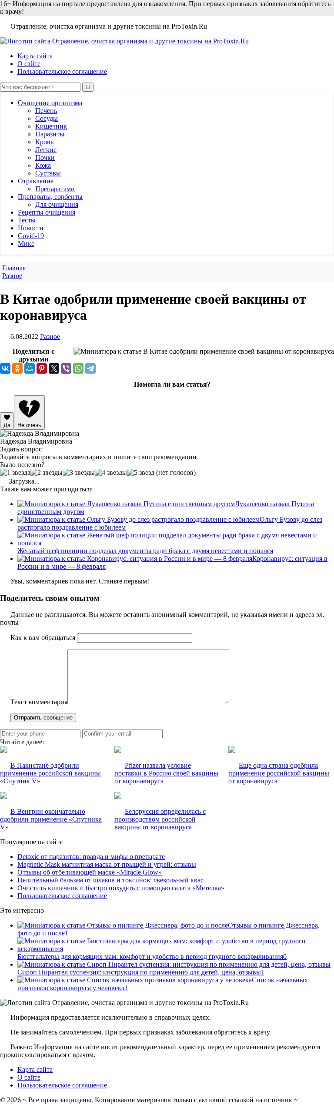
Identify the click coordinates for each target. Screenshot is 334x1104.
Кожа (43, 165)
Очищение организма (50, 102)
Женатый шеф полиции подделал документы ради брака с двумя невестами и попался (145, 550)
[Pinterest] (42, 368)
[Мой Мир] (29, 368)
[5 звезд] (140, 473)
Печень (46, 110)
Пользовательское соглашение (62, 71)
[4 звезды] (111, 473)
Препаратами (55, 188)
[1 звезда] (15, 473)
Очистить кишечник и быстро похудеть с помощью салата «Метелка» (120, 888)
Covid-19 (31, 235)
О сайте (28, 63)
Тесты (27, 220)
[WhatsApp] (78, 368)
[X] (54, 368)
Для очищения (56, 204)
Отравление (35, 181)
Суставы (48, 173)
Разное (50, 336)
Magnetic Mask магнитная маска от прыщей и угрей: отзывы (106, 864)
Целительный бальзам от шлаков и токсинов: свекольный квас (110, 880)
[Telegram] (90, 368)
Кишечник (51, 126)
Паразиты (49, 134)
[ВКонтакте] (5, 368)
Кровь (44, 142)
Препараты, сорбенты (50, 196)
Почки (45, 157)
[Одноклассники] (17, 368)
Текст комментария (38, 702)
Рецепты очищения (46, 212)
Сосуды (46, 118)
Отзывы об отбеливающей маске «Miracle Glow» (89, 872)
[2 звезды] (46, 473)
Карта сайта (35, 56)
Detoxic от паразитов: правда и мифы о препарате (91, 856)
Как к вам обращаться (42, 637)
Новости (30, 228)
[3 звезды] (79, 473)
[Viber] (66, 368)
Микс (26, 243)
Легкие (46, 149)
